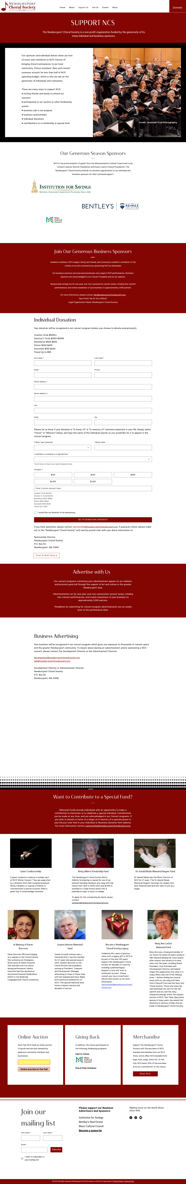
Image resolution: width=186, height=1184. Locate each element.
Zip (96, 417)
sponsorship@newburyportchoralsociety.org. (108, 826)
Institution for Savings (91, 1118)
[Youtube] (140, 1117)
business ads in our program (38, 111)
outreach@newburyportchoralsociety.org (90, 903)
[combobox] (62, 447)
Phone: (97, 370)
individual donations (34, 119)
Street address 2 (40, 394)
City (35, 405)
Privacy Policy (118, 1181)
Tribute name (100, 442)
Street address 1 (40, 382)
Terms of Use (129, 1181)
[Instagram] (135, 1117)
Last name (99, 358)
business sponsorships (35, 115)
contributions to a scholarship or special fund (46, 123)
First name (39, 358)
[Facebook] (130, 1117)
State (36, 417)
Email (36, 370)
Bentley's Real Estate (91, 1122)
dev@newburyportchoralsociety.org (110, 295)
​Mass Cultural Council (91, 1126)
